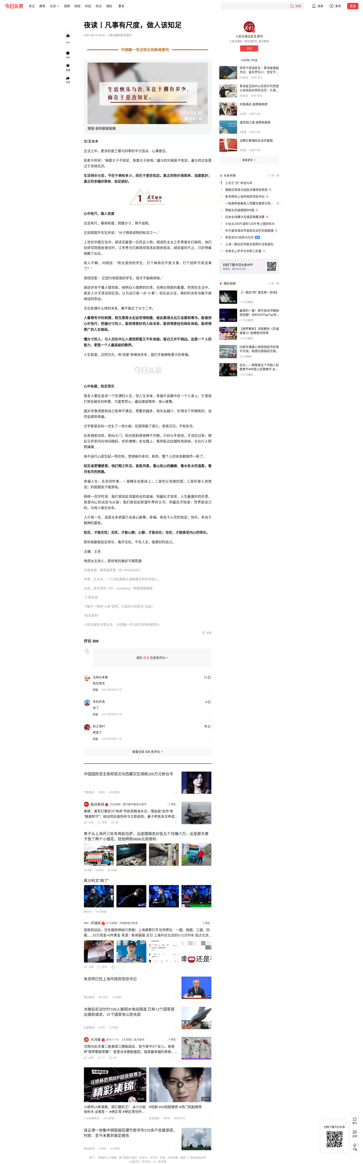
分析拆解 (172, 1157)
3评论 (101, 792)
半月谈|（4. (149, 1161)
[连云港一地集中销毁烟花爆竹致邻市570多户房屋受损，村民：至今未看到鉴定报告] (196, 1139)
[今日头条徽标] (14, 6)
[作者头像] (249, 27)
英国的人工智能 (107, 1157)
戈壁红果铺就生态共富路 (256, 140)
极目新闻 (89, 997)
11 (103, 1057)
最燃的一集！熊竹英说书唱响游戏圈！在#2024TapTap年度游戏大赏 (259, 312)
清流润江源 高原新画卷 (255, 122)
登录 (353, 6)
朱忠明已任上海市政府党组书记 (110, 979)
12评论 (102, 1148)
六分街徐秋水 (92, 1118)
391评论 (103, 997)
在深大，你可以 (148, 1157)
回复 (95, 689)
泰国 (182, 1157)
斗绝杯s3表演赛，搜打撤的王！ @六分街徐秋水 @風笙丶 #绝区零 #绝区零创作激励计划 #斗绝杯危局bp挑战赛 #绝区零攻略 (115, 1109)
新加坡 (162, 1161)
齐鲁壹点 (89, 792)
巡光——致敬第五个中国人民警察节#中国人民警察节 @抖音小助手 (259, 367)
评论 (104, 822)
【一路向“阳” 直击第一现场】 (259, 292)
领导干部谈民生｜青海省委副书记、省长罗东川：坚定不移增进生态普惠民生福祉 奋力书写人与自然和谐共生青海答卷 (259, 70)
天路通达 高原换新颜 (254, 104)
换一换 (275, 175)
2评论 (101, 1027)
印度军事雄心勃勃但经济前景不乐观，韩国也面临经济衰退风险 (259, 349)
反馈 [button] (354, 1136)
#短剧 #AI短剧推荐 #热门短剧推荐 (175, 1107)
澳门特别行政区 (128, 1157)
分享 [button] (68, 82)
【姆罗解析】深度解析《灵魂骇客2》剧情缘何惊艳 (259, 331)
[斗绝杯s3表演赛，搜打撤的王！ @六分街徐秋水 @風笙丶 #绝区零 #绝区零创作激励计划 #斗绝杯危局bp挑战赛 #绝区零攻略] (115, 1084)
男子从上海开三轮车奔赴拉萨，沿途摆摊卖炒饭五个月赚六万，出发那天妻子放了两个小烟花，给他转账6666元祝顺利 (146, 836)
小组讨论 (134, 1161)
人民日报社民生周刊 (119, 35)
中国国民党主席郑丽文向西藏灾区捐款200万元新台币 (128, 774)
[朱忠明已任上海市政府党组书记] (196, 988)
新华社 (88, 911)
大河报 (88, 870)
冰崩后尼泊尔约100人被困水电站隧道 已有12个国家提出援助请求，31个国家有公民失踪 (129, 1012)
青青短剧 (154, 1118)
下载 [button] (354, 1146)
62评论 (99, 870)
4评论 (166, 1118)
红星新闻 (89, 1027)
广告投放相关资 (196, 1157)
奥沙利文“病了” (96, 880)
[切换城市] (58, 6)
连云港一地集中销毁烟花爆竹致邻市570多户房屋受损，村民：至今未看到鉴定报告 (130, 1133)
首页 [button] (354, 1123)
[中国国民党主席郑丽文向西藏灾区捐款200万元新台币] (196, 783)
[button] (32, 6)
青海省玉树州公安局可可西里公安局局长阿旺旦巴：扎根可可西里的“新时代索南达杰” (259, 88)
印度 (162, 1157)
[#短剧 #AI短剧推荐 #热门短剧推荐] (180, 1084)
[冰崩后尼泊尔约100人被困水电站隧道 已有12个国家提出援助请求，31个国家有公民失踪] (196, 1018)
